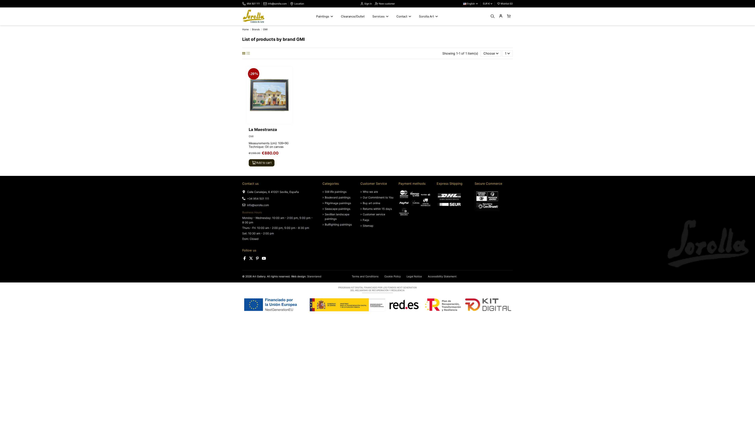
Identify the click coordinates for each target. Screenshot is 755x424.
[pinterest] (257, 258)
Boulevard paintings (337, 197)
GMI (251, 136)
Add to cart (264, 162)
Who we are (370, 191)
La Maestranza (263, 129)
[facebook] (244, 258)
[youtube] (263, 258)
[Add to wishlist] (289, 72)
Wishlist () (506, 3)
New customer (386, 3)
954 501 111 (253, 3)
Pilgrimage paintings (338, 203)
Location (299, 3)
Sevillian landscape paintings (337, 216)
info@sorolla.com (277, 3)
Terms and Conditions (365, 276)
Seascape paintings (337, 208)
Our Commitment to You (378, 197)
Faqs (366, 220)
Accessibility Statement (442, 276)
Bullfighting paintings (338, 224)
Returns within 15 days (377, 208)
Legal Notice (414, 276)
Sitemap (368, 225)
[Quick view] (289, 80)
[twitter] (251, 258)
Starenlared (314, 276)
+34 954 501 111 (258, 198)
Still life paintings (335, 191)
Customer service (374, 214)
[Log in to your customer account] (500, 16)
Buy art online (371, 203)
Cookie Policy (392, 276)
